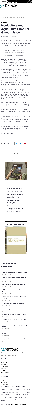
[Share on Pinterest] (25, 143)
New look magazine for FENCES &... (12, 309)
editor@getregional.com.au (18, 404)
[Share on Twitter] (16, 143)
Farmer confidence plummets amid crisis (14, 314)
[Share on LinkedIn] (20, 143)
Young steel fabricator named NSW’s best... (14, 272)
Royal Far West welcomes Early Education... (15, 319)
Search (16, 153)
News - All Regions (11, 16)
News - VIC (19, 16)
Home (2, 16)
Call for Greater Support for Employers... (14, 303)
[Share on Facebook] (12, 143)
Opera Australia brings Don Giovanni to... (14, 284)
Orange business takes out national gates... (14, 339)
